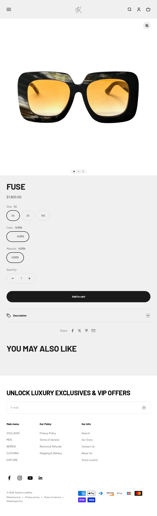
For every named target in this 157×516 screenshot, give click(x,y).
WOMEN (11, 446)
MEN (9, 439)
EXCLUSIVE (13, 433)
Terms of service (52, 497)
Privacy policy (32, 497)
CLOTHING (13, 453)
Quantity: (12, 269)
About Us (87, 453)
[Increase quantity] (29, 278)
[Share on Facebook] (72, 330)
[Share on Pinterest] (86, 330)
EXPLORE (12, 460)
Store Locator (90, 460)
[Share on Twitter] (79, 330)
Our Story (87, 439)
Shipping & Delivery (51, 453)
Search (86, 433)
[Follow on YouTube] (30, 478)
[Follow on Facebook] (9, 478)
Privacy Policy (48, 433)
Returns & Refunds (51, 446)
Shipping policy (15, 500)
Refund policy (14, 497)
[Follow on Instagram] (19, 478)
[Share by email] (93, 330)
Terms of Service (49, 439)
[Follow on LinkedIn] (40, 478)
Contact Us (88, 446)
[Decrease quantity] (13, 278)
